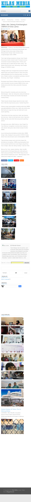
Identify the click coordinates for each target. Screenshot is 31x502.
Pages (4, 11)
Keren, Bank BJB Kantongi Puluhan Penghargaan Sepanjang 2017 (12, 347)
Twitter (11, 160)
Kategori (5, 15)
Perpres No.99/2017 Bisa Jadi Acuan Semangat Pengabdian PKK (11, 383)
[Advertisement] (12, 302)
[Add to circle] (25, 15)
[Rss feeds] (29, 15)
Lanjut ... (26, 272)
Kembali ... (5, 272)
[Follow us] (27, 15)
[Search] (29, 11)
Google (17, 160)
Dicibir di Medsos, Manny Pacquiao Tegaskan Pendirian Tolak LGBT (11, 365)
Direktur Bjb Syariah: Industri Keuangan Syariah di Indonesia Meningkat (11, 320)
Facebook (4, 160)
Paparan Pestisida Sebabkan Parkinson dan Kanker (10, 400)
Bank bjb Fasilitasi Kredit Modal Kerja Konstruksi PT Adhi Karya (12, 355)
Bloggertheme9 (10, 491)
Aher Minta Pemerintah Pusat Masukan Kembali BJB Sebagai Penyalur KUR (11, 392)
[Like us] (24, 15)
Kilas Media (15, 490)
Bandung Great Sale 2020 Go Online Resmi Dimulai (10, 337)
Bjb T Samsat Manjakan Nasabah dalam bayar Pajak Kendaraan (12, 373)
